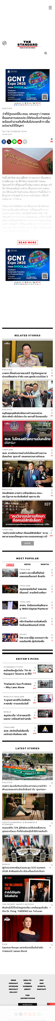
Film (4, 944)
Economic (9, 666)
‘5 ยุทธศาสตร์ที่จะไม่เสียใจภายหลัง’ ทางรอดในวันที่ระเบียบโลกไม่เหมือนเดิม (17, 701)
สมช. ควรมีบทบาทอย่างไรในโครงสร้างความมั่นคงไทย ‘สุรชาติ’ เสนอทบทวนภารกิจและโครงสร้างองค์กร (24, 454)
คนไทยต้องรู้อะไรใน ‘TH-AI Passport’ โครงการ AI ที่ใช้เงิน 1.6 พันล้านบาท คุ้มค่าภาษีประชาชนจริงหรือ (18, 672)
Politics (7, 108)
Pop (42, 980)
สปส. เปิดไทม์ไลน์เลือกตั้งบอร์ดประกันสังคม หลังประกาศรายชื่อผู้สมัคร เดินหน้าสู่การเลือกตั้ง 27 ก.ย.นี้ (17, 732)
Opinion (13, 986)
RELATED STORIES (28, 335)
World (7, 696)
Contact (41, 989)
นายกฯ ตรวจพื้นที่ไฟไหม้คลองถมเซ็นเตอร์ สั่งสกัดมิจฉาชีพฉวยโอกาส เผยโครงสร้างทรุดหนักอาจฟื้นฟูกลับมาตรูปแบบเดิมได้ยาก (34, 574)
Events (41, 986)
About (27, 989)
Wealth (27, 980)
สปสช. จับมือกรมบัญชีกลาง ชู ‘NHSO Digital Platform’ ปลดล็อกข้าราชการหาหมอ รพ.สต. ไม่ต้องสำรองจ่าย (34, 607)
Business (30, 822)
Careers (27, 986)
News (13, 980)
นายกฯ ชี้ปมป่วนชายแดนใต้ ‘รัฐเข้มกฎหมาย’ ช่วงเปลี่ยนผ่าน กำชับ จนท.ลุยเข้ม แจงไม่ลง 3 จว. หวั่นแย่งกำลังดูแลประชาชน (25, 375)
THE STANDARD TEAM (16, 131)
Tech (20, 666)
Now (42, 983)
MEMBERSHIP (28, 1005)
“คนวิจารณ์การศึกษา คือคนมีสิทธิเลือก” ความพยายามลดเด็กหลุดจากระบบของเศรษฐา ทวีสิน (25, 534)
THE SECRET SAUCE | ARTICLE (18, 904)
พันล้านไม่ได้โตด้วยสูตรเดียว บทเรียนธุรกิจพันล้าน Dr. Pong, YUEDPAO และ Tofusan (25, 909)
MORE (27, 543)
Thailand (7, 449)
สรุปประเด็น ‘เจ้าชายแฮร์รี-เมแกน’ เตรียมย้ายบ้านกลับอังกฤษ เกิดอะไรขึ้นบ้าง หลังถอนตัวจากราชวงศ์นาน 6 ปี (18, 717)
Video (27, 983)
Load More (27, 958)
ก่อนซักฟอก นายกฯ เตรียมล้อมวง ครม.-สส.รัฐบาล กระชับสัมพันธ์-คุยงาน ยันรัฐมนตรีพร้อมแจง (22, 494)
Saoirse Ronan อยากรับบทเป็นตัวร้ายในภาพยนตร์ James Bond (22, 949)
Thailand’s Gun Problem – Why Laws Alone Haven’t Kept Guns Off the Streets (17, 685)
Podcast (13, 983)
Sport (23, 618)
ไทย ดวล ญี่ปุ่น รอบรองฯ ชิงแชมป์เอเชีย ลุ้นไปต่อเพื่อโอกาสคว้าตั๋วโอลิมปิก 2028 (34, 639)
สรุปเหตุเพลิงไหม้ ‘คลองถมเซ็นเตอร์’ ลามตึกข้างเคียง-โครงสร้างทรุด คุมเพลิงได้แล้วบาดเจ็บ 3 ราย (33, 590)
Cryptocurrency (12, 822)
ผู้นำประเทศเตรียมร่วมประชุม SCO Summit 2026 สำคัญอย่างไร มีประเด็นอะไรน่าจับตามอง (23, 869)
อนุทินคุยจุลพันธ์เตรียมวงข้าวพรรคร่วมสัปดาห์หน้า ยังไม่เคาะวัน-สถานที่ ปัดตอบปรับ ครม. (24, 414)
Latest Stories (28, 748)
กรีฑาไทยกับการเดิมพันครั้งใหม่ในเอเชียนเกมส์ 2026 (33, 623)
